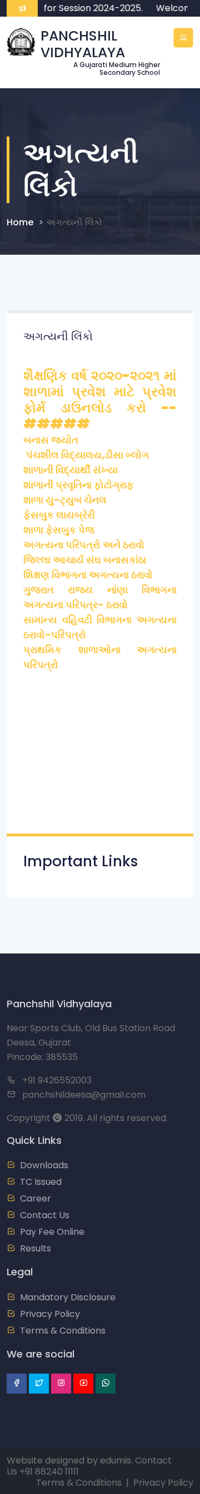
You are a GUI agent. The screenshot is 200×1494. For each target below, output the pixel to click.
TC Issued (41, 1181)
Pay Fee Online (52, 1231)
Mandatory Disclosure (68, 1297)
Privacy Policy (50, 1314)
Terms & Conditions (63, 1330)
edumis (115, 1460)
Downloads (44, 1165)
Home (20, 222)
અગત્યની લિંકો (74, 222)
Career (35, 1198)
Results (35, 1248)
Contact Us (44, 1215)
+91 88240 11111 (49, 1471)
